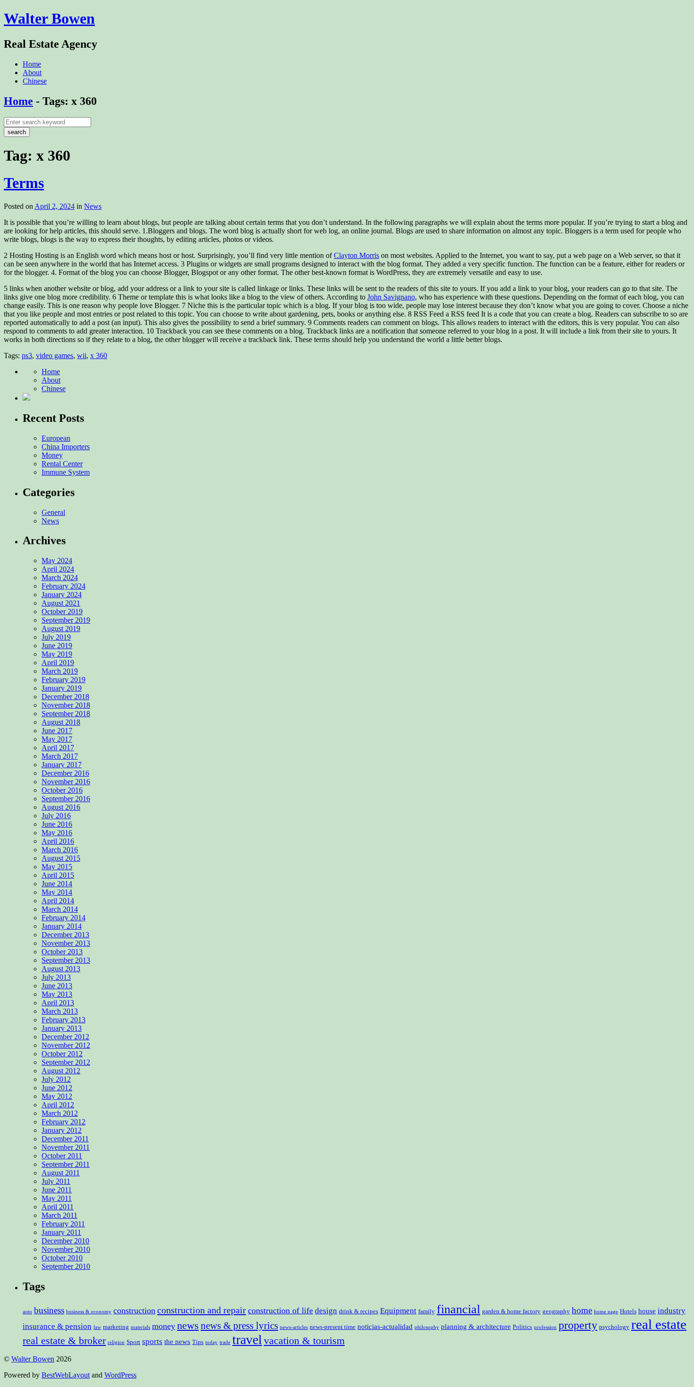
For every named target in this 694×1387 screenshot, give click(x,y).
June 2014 (57, 884)
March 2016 (60, 850)
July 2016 (56, 816)
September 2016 (66, 799)
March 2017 (60, 756)
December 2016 (65, 773)
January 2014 (62, 926)
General (53, 512)
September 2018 (66, 714)
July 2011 (56, 1181)
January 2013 (62, 1028)
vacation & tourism (304, 1340)
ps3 (27, 355)
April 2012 (58, 1105)
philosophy (427, 1327)
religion (116, 1342)
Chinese (35, 81)
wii (81, 355)
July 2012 (56, 1079)
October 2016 (62, 790)
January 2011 (61, 1232)
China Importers (66, 447)
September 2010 (66, 1266)
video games (54, 355)
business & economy (88, 1311)
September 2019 (66, 620)
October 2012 (62, 1054)
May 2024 (57, 561)
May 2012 (57, 1096)
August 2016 (61, 807)
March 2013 (60, 1011)
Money (52, 455)
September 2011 (66, 1164)
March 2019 (60, 671)
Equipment (398, 1310)
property (578, 1325)
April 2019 (58, 663)
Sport (133, 1341)
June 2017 (57, 731)
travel (247, 1339)
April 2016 (58, 841)
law (97, 1327)
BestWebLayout (66, 1375)
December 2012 (65, 1037)
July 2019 (56, 637)
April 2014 (58, 901)
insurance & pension (57, 1326)
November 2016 (66, 782)
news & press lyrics (239, 1325)
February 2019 (63, 680)
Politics (522, 1326)
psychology (614, 1326)
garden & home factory (511, 1311)
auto (27, 1311)
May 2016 (57, 833)
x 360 (98, 355)
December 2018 (65, 697)
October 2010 (62, 1258)
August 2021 (61, 603)
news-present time (332, 1326)
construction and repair (201, 1310)
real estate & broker (64, 1340)
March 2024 (60, 578)
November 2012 (66, 1045)
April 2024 (58, 569)
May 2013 (57, 994)
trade (225, 1342)
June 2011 (57, 1190)
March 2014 (60, 909)
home (582, 1310)
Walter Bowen (49, 18)
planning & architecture (476, 1326)
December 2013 (65, 935)
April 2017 (58, 748)
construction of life (280, 1310)
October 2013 (62, 952)
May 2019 (57, 654)
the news (177, 1341)
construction (134, 1310)
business (49, 1310)
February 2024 (63, 586)
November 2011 (66, 1147)
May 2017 (57, 739)
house (647, 1311)
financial (458, 1309)
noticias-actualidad (385, 1326)
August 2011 (61, 1173)
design (326, 1310)
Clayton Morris (356, 255)
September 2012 (66, 1062)
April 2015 (58, 875)
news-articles (294, 1327)
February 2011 (63, 1224)
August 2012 (61, 1071)
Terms (24, 182)
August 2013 (61, 969)
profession (545, 1327)
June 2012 (57, 1088)
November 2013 (66, 943)
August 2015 (61, 858)
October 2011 (62, 1156)
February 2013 (63, 1020)
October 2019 (62, 612)
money (163, 1326)
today (211, 1342)
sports (152, 1341)
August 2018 (61, 722)
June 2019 (57, 646)
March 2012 (60, 1113)
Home (32, 64)
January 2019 (62, 688)
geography (556, 1311)
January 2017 (62, 765)
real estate (658, 1324)
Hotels (628, 1311)
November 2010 (66, 1249)
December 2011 (65, 1139)
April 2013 (58, 1003)
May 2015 (57, 867)
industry (672, 1310)
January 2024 (62, 595)
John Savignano (391, 297)
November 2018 (66, 705)
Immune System (66, 472)
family (426, 1311)
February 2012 (63, 1122)
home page (606, 1311)
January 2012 (62, 1130)
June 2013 (57, 986)
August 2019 (61, 629)
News (93, 206)
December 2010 (65, 1241)
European (56, 438)
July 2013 (56, 977)
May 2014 (57, 892)
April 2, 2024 (54, 206)
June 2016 (57, 824)
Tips (197, 1341)
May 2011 (57, 1198)
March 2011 (59, 1215)
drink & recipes (358, 1311)
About (32, 72)
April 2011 (58, 1207)
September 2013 (66, 960)
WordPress (120, 1375)
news (188, 1325)
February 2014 (63, 918)
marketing (116, 1326)
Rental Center (62, 464)
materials (140, 1327)
